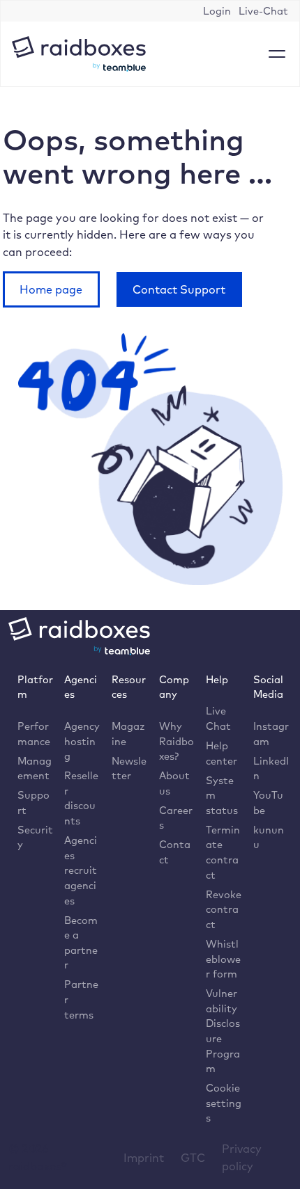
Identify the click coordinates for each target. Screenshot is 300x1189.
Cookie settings (223, 1102)
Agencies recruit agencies (80, 870)
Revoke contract (223, 909)
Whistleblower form (223, 958)
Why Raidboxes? (176, 741)
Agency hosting (82, 741)
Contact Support (179, 289)
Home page (51, 289)
